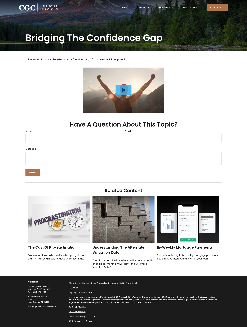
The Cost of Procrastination (52, 247)
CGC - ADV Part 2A (77, 307)
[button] (125, 7)
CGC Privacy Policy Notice (80, 321)
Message (30, 148)
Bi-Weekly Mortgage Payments (185, 247)
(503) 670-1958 (42, 286)
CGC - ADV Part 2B (77, 311)
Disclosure (73, 287)
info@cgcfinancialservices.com (42, 306)
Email (128, 131)
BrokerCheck (131, 283)
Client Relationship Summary (82, 316)
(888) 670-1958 (44, 289)
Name (28, 131)
